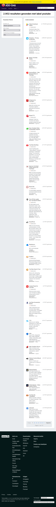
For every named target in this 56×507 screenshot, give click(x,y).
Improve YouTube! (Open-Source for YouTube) (34, 167)
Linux (24, 453)
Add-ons (15, 436)
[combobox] (45, 8)
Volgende (48, 422)
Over (13, 439)
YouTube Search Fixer (34, 269)
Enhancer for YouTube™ (32, 100)
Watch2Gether (33, 369)
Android (25, 450)
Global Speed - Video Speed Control (34, 385)
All (23, 456)
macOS (25, 445)
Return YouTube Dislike (33, 58)
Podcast (25, 489)
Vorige (29, 422)
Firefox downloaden (36, 1)
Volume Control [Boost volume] (35, 359)
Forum (14, 463)
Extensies (4, 8)
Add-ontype (6, 28)
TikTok (25, 484)
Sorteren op (6, 23)
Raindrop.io (32, 244)
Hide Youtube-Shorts (34, 346)
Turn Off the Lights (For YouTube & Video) (35, 200)
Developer (15, 486)
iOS (24, 448)
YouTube (25, 481)
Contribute (15, 483)
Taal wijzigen (36, 497)
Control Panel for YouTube (33, 286)
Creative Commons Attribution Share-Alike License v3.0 (14, 499)
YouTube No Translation (32, 395)
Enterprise (36, 447)
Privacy (3, 494)
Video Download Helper (33, 24)
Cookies (9, 494)
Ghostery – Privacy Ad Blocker (34, 38)
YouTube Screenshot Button (34, 303)
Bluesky (25, 486)
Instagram (26, 479)
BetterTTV (32, 115)
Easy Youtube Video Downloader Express (34, 128)
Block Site (31, 186)
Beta (35, 441)
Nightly (36, 439)
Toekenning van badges (8, 32)
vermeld (10, 498)
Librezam (31, 408)
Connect (14, 481)
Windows (25, 443)
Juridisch (15, 494)
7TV (30, 320)
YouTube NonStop (33, 145)
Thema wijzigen (37, 500)
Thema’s (10, 8)
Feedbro (31, 256)
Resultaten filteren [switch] (8, 19)
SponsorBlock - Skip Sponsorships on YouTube (34, 74)
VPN (30, 333)
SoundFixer (32, 221)
